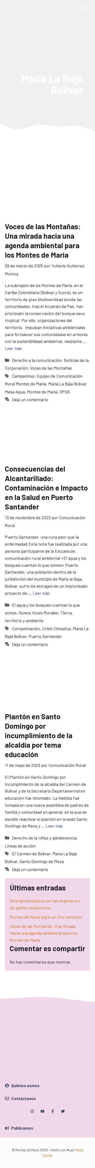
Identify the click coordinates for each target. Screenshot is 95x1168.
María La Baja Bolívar (67, 383)
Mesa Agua (15, 391)
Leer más (13, 348)
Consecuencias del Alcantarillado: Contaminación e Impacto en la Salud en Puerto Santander (46, 487)
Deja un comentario (30, 399)
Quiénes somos (25, 1085)
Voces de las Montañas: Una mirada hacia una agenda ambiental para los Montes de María (43, 933)
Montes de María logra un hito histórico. (46, 917)
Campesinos (23, 376)
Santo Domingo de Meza (41, 861)
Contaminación (26, 628)
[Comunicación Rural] (8, 8)
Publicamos (22, 1128)
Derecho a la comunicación (37, 360)
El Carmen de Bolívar (31, 853)
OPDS (64, 391)
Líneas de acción (20, 845)
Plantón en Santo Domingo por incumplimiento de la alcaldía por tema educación (38, 735)
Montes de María (42, 391)
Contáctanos (23, 1098)
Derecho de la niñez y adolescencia (44, 837)
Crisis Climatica (56, 628)
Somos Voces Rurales (38, 612)
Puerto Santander (45, 636)
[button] (80, 8)
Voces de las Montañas (51, 368)
